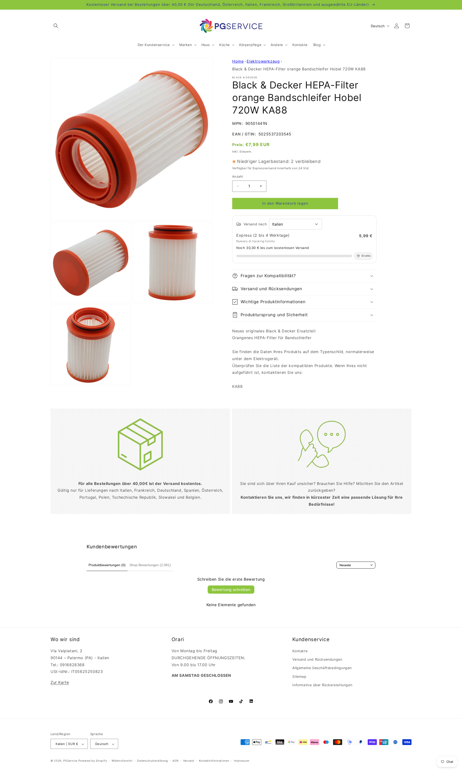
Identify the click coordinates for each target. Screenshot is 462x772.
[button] (56, 25)
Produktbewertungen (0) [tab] (107, 565)
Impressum (241, 760)
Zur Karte (60, 682)
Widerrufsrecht (122, 760)
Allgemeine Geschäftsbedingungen (322, 668)
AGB (175, 760)
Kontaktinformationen (214, 760)
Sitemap (299, 676)
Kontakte (300, 651)
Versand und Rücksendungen (317, 659)
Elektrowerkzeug (263, 61)
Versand (188, 760)
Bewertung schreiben (231, 589)
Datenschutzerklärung (152, 760)
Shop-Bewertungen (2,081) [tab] (150, 565)
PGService (70, 761)
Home (238, 61)
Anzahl (237, 176)
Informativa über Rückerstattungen (322, 685)
